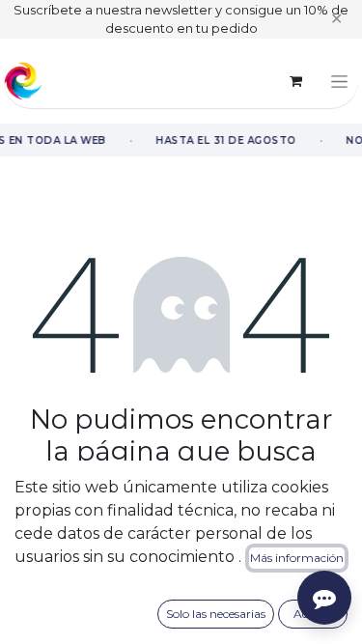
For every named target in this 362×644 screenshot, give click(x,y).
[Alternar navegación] (339, 81)
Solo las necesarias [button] (215, 613)
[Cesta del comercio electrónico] (295, 81)
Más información (297, 557)
